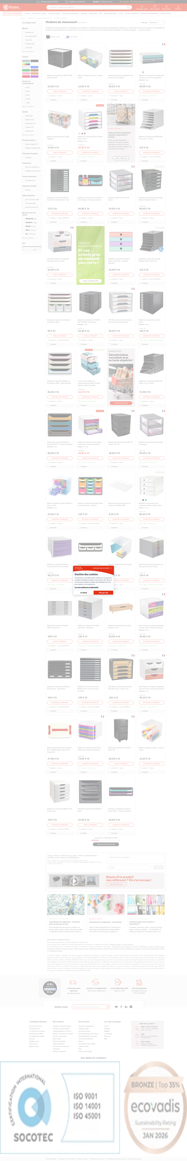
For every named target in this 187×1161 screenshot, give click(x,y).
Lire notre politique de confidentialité (86, 587)
